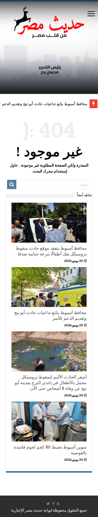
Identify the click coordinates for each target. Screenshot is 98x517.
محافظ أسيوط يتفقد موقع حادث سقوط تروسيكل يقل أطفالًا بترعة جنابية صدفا (51, 251)
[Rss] (58, 503)
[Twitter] (48, 503)
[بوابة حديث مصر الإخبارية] (49, 21)
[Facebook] (53, 503)
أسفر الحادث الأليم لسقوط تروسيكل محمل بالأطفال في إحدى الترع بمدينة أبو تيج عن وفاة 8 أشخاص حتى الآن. (51, 382)
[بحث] (11, 184)
